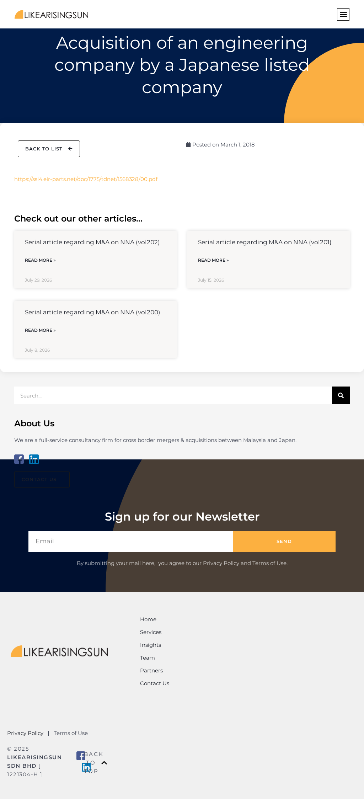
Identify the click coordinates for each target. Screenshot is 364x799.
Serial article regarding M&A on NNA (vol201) (265, 242)
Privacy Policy (26, 733)
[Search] (341, 395)
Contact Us (154, 683)
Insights (150, 644)
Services (150, 632)
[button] (343, 14)
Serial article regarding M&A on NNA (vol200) (92, 312)
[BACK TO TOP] (104, 763)
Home (148, 619)
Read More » (40, 260)
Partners (151, 670)
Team (147, 657)
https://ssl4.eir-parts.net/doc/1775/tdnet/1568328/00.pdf (85, 179)
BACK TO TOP (94, 762)
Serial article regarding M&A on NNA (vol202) (92, 242)
